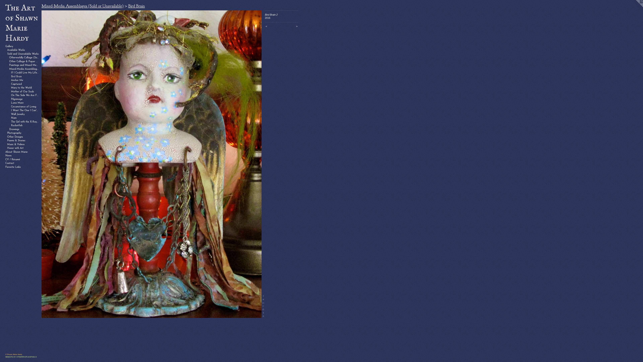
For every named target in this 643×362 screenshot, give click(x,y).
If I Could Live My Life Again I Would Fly (25, 73)
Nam (14, 118)
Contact (9, 163)
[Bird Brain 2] (152, 164)
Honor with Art (15, 148)
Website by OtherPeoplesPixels (21, 357)
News (8, 156)
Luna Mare (17, 103)
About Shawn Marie (16, 152)
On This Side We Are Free (25, 95)
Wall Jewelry (18, 114)
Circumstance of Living (23, 107)
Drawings (14, 129)
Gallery (9, 46)
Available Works (16, 50)
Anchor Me (17, 80)
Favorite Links (13, 167)
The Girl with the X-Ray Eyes (25, 122)
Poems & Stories (16, 140)
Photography (14, 133)
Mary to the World (21, 88)
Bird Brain (16, 76)
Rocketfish (16, 125)
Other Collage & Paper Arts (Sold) (24, 61)
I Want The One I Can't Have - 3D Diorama (25, 110)
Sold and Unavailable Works (23, 54)
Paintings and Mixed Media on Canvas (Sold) (24, 65)
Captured (16, 84)
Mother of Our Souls (22, 91)
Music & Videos (16, 144)
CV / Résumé (12, 159)
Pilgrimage (17, 99)
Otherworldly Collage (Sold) (24, 57)
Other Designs (15, 137)
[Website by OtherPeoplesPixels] (636, 6)
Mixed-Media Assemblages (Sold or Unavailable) (24, 69)
